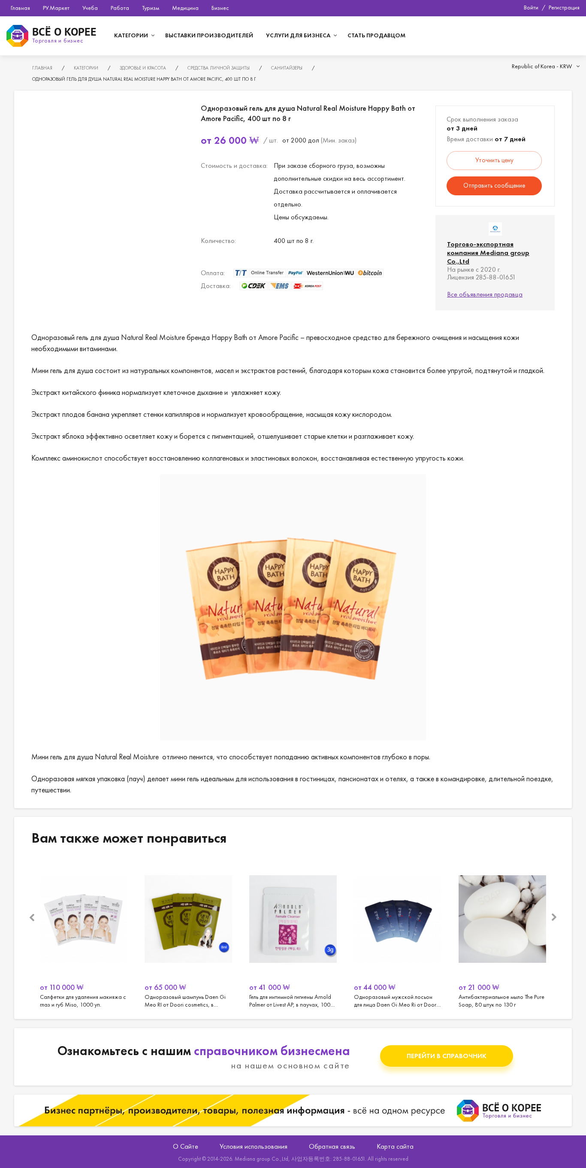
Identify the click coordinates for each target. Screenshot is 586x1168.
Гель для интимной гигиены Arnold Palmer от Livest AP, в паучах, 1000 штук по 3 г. (293, 934)
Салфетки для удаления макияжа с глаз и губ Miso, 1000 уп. (83, 934)
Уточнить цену (494, 160)
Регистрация (564, 7)
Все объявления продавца (485, 294)
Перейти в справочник (446, 1055)
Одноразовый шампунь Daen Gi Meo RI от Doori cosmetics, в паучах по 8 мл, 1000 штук (188, 934)
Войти (531, 7)
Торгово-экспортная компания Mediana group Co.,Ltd (488, 253)
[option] (83, 934)
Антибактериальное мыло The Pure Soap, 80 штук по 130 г (502, 934)
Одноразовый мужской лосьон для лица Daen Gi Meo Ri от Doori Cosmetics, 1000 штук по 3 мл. (397, 934)
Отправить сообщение (494, 185)
